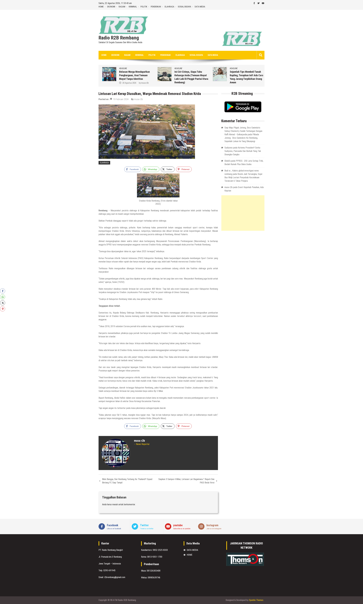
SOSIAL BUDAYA (184, 6)
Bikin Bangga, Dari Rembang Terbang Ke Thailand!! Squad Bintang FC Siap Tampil (127, 481)
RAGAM (122, 6)
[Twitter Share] (2, 302)
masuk (115, 504)
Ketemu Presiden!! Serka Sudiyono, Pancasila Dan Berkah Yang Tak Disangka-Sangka (242, 151)
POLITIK (144, 6)
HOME (101, 6)
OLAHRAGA (169, 6)
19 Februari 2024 (120, 99)
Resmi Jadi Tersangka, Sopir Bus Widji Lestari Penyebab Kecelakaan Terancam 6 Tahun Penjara (243, 177)
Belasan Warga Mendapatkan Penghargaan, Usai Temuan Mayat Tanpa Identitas (132, 75)
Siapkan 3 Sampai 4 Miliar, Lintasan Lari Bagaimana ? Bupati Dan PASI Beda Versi (186, 481)
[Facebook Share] (2, 290)
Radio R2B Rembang (119, 38)
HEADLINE (121, 68)
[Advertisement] (242, 213)
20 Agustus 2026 (127, 83)
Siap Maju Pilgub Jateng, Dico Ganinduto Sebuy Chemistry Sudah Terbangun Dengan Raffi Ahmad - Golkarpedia (243, 131)
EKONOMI (111, 6)
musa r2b (142, 83)
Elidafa (227, 161)
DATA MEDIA (200, 6)
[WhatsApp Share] (2, 296)
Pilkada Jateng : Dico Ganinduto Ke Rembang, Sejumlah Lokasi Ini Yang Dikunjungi (241, 138)
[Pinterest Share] (2, 308)
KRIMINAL (133, 6)
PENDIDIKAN (156, 6)
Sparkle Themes (256, 600)
